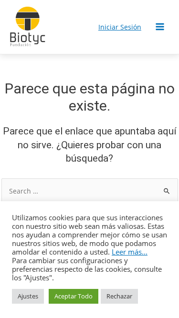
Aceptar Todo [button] (73, 296)
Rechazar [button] (119, 296)
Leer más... (129, 251)
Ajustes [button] (28, 296)
